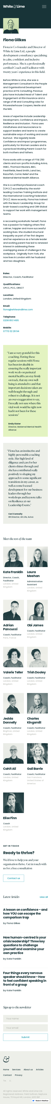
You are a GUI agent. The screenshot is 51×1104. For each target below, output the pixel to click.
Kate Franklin (14, 958)
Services (16, 1069)
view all (44, 897)
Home (6, 1069)
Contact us (13, 878)
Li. (10, 1080)
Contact (7, 1075)
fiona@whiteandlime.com (18, 309)
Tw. (4, 1080)
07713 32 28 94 (11, 331)
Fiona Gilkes (13, 923)
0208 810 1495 (11, 320)
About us (28, 1069)
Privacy (18, 1075)
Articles (40, 1069)
